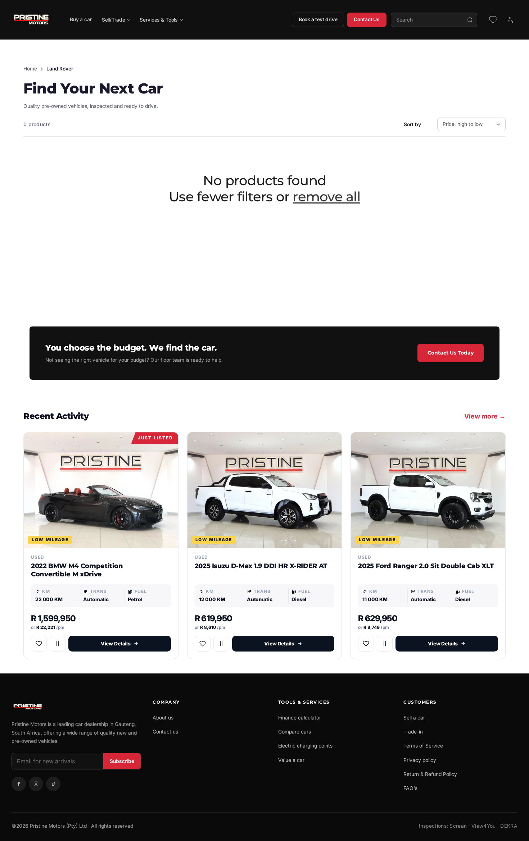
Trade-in (413, 732)
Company (166, 702)
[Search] (470, 20)
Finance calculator (299, 718)
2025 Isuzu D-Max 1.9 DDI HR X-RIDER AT (261, 566)
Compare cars (294, 732)
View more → (485, 416)
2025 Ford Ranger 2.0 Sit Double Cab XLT (425, 566)
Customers (420, 702)
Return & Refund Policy (430, 774)
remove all (326, 197)
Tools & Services (304, 702)
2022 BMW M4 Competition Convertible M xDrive (77, 570)
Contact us (165, 732)
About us (163, 718)
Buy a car (81, 19)
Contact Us (367, 19)
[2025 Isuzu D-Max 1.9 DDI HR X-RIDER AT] (264, 490)
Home (30, 69)
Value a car (291, 760)
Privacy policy (419, 760)
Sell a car (414, 718)
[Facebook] (19, 784)
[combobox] (434, 20)
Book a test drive (318, 19)
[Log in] (510, 20)
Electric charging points (305, 746)
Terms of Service (423, 746)
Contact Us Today (451, 353)
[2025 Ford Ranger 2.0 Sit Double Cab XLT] (428, 490)
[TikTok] (53, 784)
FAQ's (410, 788)
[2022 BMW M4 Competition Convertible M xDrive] (101, 490)
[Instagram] (36, 784)
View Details (116, 643)
